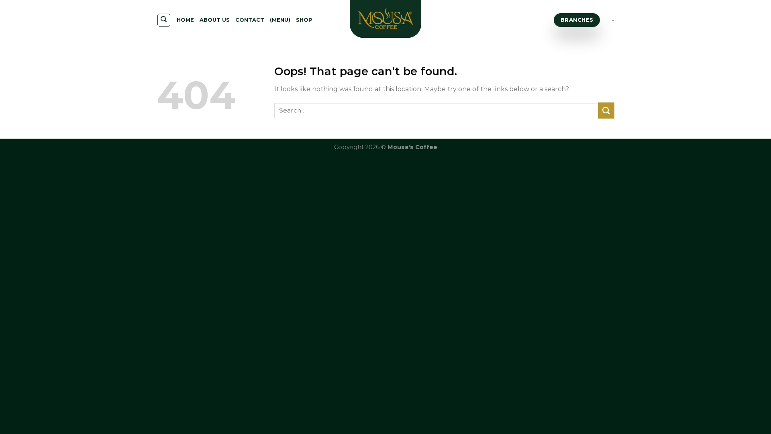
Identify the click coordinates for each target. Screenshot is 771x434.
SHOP (304, 20)
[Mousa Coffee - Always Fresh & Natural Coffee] (385, 20)
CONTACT (249, 20)
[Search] (164, 20)
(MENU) (280, 20)
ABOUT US (215, 20)
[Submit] (606, 110)
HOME (185, 20)
